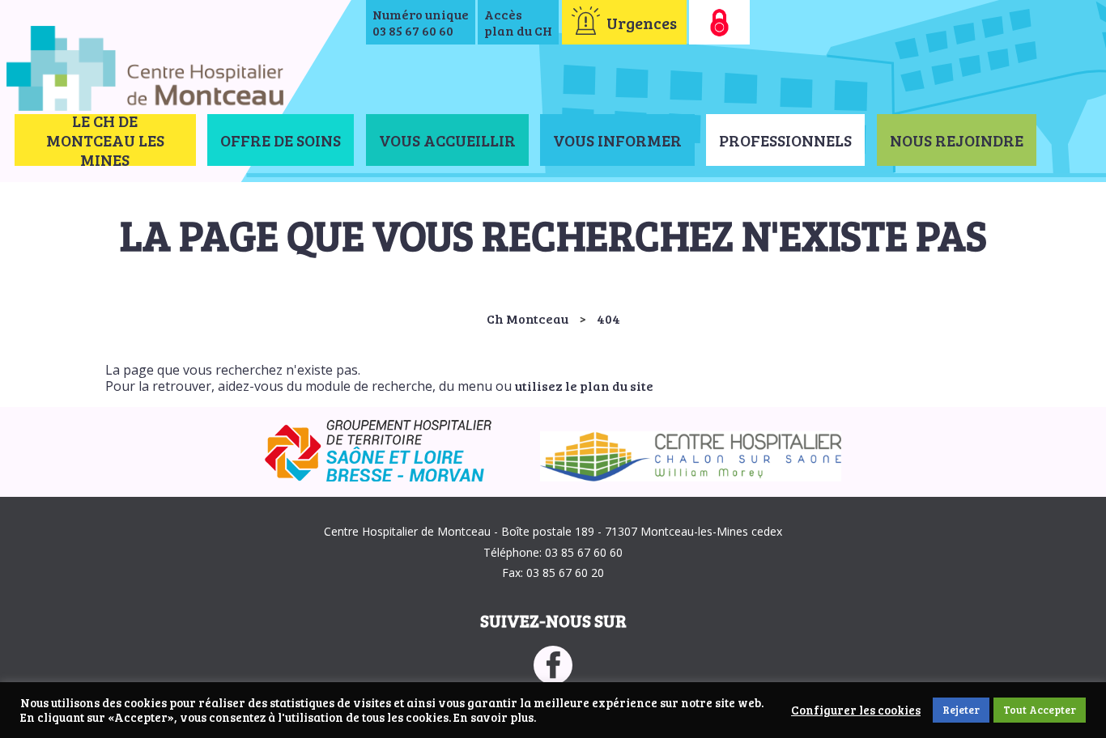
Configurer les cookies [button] (856, 710)
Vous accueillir (447, 140)
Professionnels (785, 140)
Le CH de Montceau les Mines (105, 140)
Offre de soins (280, 140)
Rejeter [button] (961, 709)
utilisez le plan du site (584, 385)
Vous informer (617, 140)
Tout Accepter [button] (1039, 709)
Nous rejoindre (956, 140)
